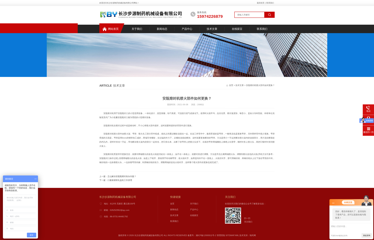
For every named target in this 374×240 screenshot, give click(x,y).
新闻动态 (162, 28)
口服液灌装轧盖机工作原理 (120, 180)
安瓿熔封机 (108, 113)
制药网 (253, 235)
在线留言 (237, 28)
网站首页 (113, 28)
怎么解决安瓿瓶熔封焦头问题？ (122, 176)
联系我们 (270, 3)
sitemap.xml (232, 235)
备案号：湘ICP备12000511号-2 (202, 235)
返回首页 (260, 3)
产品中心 (187, 28)
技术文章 (212, 28)
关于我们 (137, 28)
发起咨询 (366, 235)
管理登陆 (221, 235)
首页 (231, 85)
